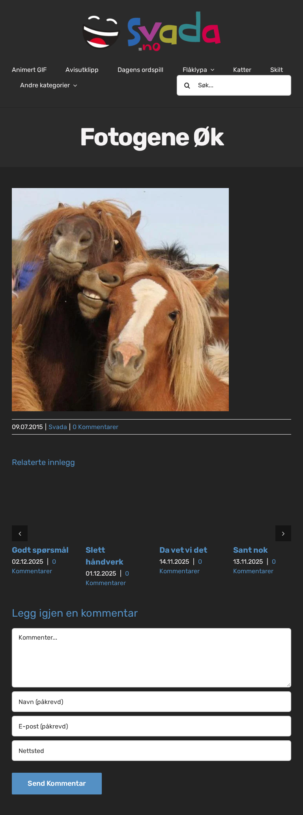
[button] (20, 533)
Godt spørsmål (40, 550)
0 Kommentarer (95, 427)
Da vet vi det (183, 550)
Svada (58, 427)
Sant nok (250, 550)
